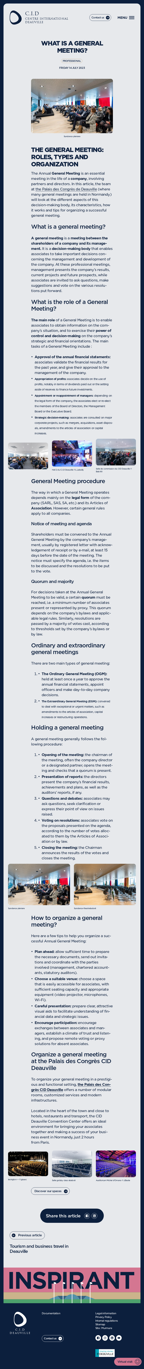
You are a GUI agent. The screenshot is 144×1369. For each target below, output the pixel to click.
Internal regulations (106, 1321)
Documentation (51, 1313)
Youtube (119, 1338)
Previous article (30, 1235)
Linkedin (94, 1216)
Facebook (87, 1216)
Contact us (97, 17)
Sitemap (100, 1324)
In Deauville (105, 1353)
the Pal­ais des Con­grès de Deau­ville (66, 189)
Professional (72, 61)
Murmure (106, 1328)
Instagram (105, 1338)
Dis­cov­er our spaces (47, 1191)
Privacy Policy (103, 1317)
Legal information (105, 1313)
